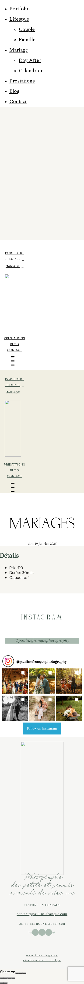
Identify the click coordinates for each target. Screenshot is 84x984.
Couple (27, 29)
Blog (14, 91)
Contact (18, 101)
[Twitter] (21, 973)
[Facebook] (17, 973)
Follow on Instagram (42, 728)
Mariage (18, 50)
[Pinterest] (24, 973)
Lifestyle (19, 19)
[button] (15, 681)
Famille (27, 40)
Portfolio (19, 9)
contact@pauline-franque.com (42, 914)
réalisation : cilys (42, 960)
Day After (30, 60)
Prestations (22, 81)
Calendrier (31, 71)
